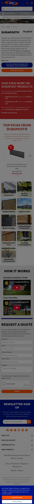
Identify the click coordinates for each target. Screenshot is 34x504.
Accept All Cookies (17, 497)
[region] (17, 494)
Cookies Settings (17, 501)
